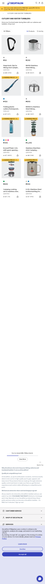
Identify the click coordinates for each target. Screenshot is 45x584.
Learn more (22, 544)
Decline (22, 549)
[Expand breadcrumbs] (3, 13)
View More (22, 459)
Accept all (22, 554)
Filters (8, 31)
